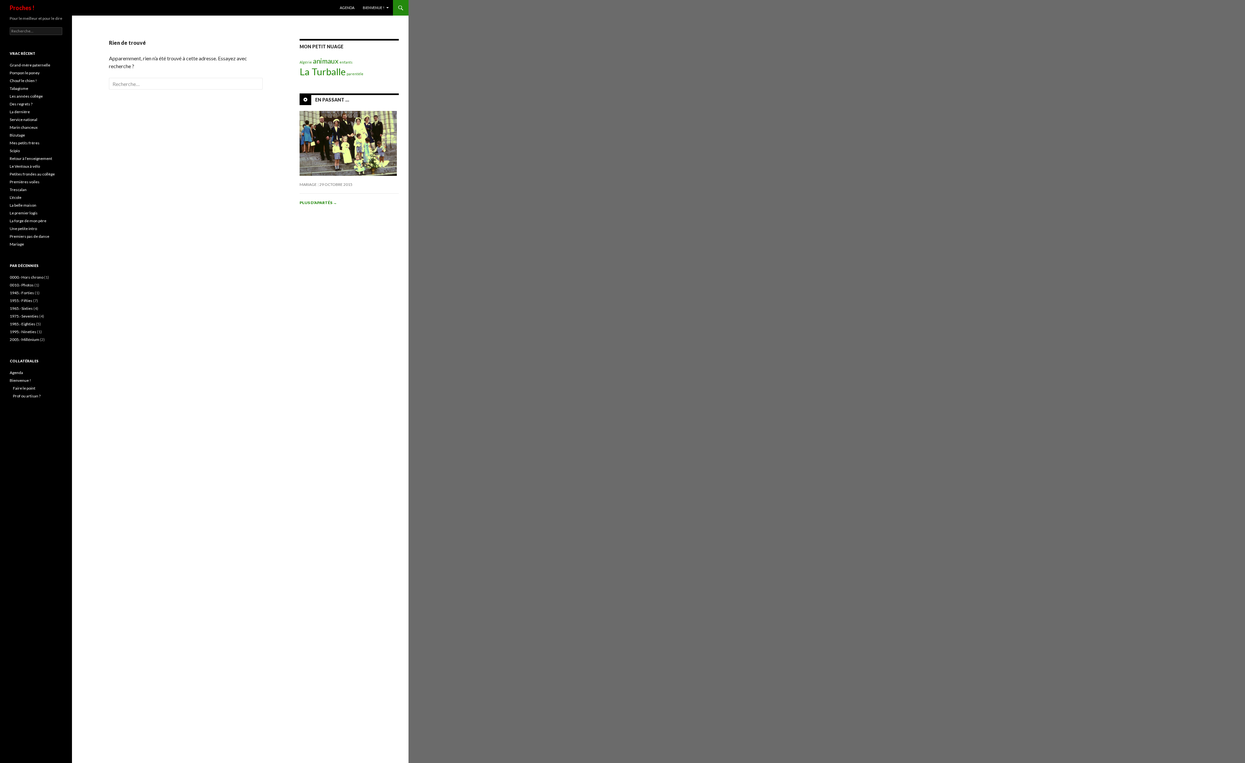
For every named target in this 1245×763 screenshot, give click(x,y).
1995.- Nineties (23, 331)
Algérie (306, 62)
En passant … (332, 99)
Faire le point (24, 388)
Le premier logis (24, 213)
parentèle (355, 74)
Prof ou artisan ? (27, 396)
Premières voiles (25, 181)
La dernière (20, 111)
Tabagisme (19, 88)
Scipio (15, 150)
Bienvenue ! (373, 8)
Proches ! (22, 7)
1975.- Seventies (24, 316)
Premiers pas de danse (29, 236)
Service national (23, 119)
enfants (345, 62)
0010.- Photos (22, 285)
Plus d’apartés (318, 202)
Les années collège (26, 96)
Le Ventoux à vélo (25, 166)
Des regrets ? (21, 104)
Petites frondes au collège (32, 174)
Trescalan (18, 189)
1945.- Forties (22, 292)
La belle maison (23, 205)
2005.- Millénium (24, 339)
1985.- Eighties (22, 323)
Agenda (347, 8)
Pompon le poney (25, 72)
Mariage (308, 184)
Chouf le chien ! (23, 80)
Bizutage (17, 135)
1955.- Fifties (21, 300)
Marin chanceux (24, 127)
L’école (15, 197)
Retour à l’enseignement (31, 158)
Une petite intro (23, 228)
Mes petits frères (25, 142)
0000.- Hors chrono (26, 277)
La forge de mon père (28, 220)
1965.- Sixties (21, 308)
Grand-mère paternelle (30, 65)
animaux (325, 60)
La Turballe (323, 71)
